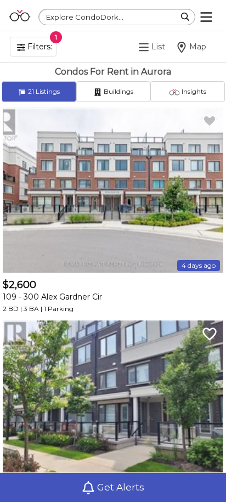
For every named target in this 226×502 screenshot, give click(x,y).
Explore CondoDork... (84, 17)
